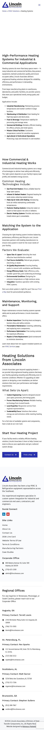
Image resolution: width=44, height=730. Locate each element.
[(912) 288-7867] (22, 705)
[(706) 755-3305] (22, 626)
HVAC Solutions (13, 11)
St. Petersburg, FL (11, 640)
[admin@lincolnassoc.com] (22, 573)
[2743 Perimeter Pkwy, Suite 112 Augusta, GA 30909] (22, 621)
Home (4, 11)
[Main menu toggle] (39, 5)
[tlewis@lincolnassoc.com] (22, 630)
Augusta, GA (8, 610)
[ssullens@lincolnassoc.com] (22, 709)
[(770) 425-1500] (22, 569)
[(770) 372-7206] (22, 682)
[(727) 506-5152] (22, 656)
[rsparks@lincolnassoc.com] (22, 659)
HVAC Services (10, 346)
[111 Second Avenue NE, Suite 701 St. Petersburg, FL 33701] (22, 650)
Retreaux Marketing (30, 726)
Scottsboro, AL (9, 669)
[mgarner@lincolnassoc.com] (22, 686)
